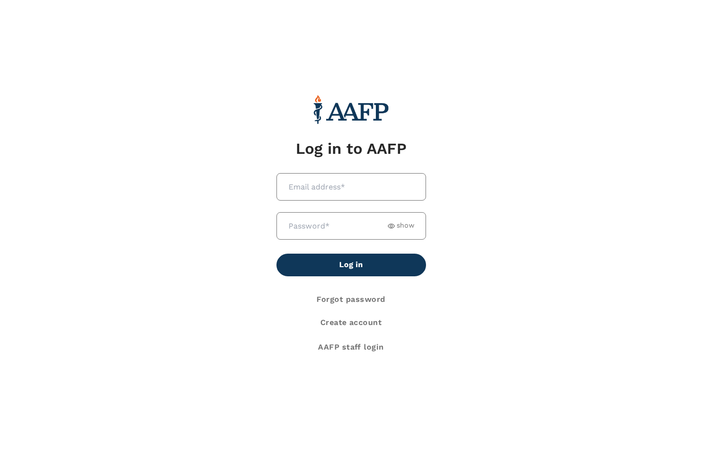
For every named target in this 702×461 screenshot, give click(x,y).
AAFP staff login (351, 347)
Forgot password (351, 299)
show (405, 225)
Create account (351, 322)
